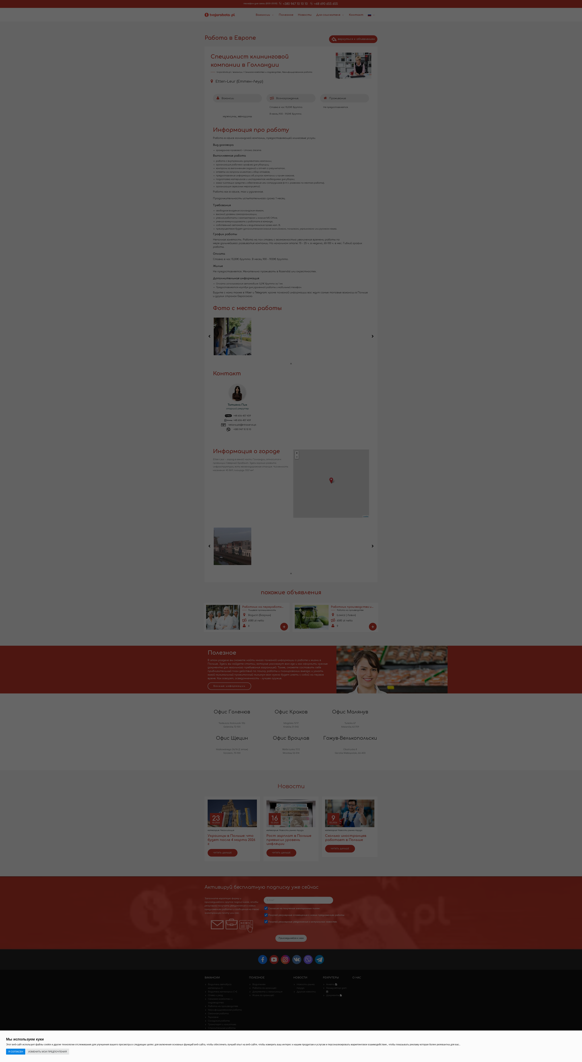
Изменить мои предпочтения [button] (47, 1051)
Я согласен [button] (15, 1051)
